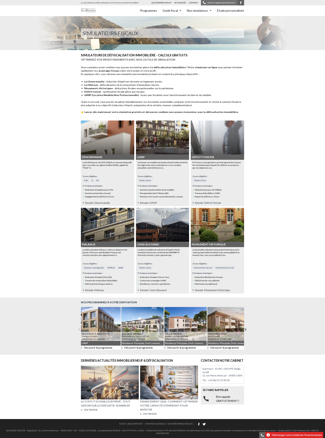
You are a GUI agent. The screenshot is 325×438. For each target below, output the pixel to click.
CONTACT (193, 2)
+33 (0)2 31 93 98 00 (219, 380)
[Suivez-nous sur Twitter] (204, 424)
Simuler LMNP (148, 202)
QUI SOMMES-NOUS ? (161, 2)
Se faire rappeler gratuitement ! (221, 2)
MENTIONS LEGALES (155, 423)
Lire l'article (90, 409)
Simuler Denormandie (97, 202)
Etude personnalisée (230, 10)
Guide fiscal (170, 10)
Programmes (148, 10)
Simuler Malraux (94, 290)
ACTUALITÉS (180, 2)
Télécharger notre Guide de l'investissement (296, 434)
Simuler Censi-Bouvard (153, 290)
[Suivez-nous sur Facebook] (240, 2)
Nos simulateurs (197, 10)
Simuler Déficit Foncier (208, 202)
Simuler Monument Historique (212, 290)
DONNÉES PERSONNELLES (180, 423)
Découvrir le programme (97, 347)
